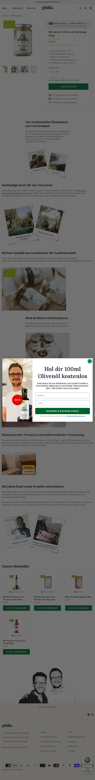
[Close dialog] (90, 361)
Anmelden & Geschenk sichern (62, 411)
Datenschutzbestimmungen (76, 416)
